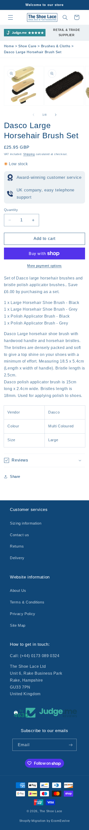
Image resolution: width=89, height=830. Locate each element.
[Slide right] (55, 115)
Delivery (17, 558)
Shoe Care (28, 46)
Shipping (29, 154)
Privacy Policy (22, 614)
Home (9, 46)
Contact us (19, 535)
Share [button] (15, 477)
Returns (17, 546)
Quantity (11, 210)
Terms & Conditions (27, 602)
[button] (10, 17)
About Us (18, 591)
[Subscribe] (70, 745)
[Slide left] (33, 115)
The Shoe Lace (51, 811)
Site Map (17, 625)
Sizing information (25, 523)
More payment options (44, 266)
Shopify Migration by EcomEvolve (44, 820)
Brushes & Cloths (56, 46)
